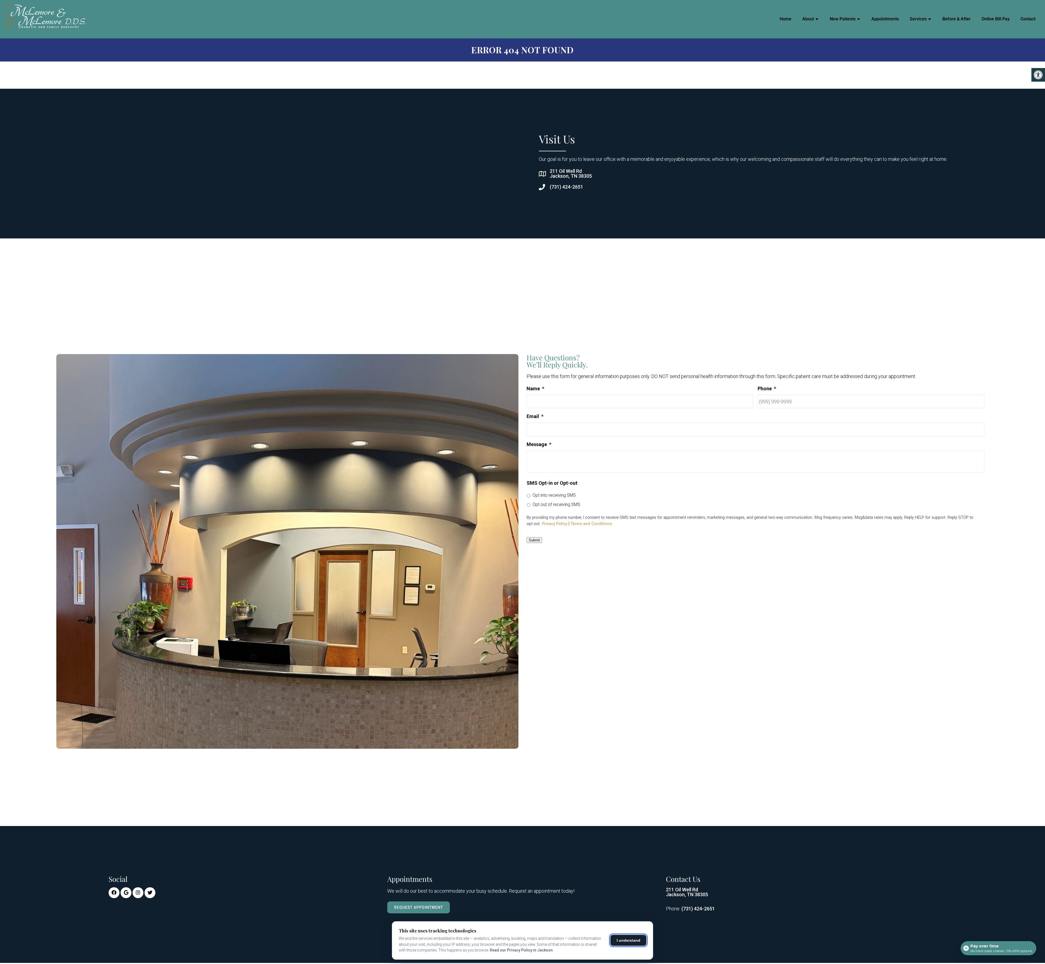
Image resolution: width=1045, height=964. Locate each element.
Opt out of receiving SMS (556, 504)
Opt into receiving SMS (554, 495)
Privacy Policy (554, 523)
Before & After (956, 19)
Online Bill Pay (996, 19)
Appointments (885, 19)
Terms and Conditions (591, 523)
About (808, 19)
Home (785, 19)
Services (918, 19)
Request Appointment (418, 907)
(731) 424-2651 (566, 187)
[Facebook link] (114, 892)
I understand (628, 940)
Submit (534, 540)
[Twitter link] (150, 892)
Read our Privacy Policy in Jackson (521, 950)
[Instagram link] (138, 892)
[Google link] (126, 892)
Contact (1028, 19)
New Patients (843, 19)
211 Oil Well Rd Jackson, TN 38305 (571, 174)
